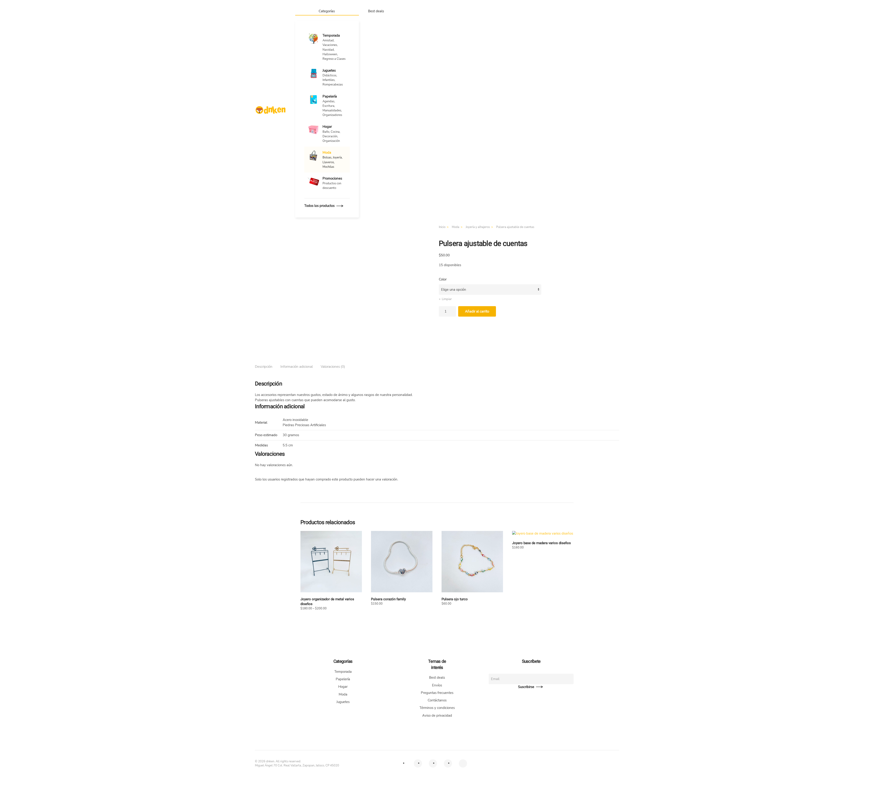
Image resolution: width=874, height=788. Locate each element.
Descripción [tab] (263, 366)
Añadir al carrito (477, 311)
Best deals (376, 11)
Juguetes (343, 702)
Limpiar (447, 299)
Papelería (343, 679)
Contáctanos (437, 700)
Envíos (437, 685)
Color (443, 279)
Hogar (343, 686)
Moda (343, 694)
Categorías (327, 11)
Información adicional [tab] (296, 366)
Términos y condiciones (437, 707)
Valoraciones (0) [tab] (333, 366)
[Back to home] (270, 110)
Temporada (343, 671)
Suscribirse (526, 687)
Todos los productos (319, 205)
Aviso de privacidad (437, 715)
